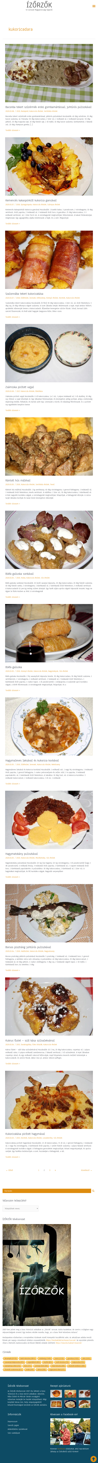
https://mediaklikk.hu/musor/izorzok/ (61, 1340)
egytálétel (34, 1362)
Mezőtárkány (40, 858)
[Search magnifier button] (93, 1191)
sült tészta (62, 1362)
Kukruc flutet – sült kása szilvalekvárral (30, 1040)
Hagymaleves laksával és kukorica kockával (32, 760)
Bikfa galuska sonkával (19, 574)
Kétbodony (41, 298)
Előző (9, 1170)
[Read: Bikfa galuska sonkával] (49, 539)
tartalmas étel (12, 1366)
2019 (18, 111)
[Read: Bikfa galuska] (49, 633)
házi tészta (58, 1366)
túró (59, 1358)
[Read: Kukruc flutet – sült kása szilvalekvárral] (49, 1006)
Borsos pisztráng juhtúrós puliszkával (28, 947)
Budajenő (24, 111)
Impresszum (12, 1421)
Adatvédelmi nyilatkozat (17, 1429)
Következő (86, 1170)
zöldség (45, 1358)
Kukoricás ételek (36, 111)
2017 (18, 391)
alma (41, 1369)
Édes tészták (37, 1044)
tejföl (48, 1362)
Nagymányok (53, 671)
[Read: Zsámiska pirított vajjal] (49, 353)
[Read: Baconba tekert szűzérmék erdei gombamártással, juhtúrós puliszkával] (49, 73)
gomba (73, 1358)
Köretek (62, 298)
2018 (18, 204)
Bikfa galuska (13, 667)
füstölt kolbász (77, 1366)
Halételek (25, 951)
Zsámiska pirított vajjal (19, 387)
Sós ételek (45, 578)
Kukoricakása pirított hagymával (25, 1134)
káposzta (78, 1362)
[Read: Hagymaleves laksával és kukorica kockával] (49, 726)
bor (27, 1366)
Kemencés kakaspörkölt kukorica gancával (31, 200)
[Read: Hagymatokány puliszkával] (49, 819)
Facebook (61, 1448)
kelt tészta (28, 1358)
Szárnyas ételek (53, 204)
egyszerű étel (57, 1369)
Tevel (52, 484)
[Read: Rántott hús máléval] (49, 446)
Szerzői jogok (13, 1425)
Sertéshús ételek (50, 111)
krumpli (10, 1358)
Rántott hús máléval (17, 480)
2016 (18, 484)
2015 (18, 1044)
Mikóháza (39, 391)
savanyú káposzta (14, 1362)
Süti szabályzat (14, 1433)
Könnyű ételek (52, 298)
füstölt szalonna (13, 1369)
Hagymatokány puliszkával (21, 854)
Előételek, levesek (28, 298)
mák (29, 1369)
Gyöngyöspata (26, 204)
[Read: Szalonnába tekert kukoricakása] (49, 259)
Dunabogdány (26, 1044)
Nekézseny (56, 764)
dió (86, 1358)
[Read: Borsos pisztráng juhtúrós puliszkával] (49, 913)
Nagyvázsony (49, 951)
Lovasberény (48, 1138)
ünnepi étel (41, 1366)
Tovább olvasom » (12, 130)
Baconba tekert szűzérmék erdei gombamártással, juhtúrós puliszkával (48, 107)
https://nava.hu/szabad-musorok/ (69, 1343)
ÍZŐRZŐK (39, 5)
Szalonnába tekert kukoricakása (24, 294)
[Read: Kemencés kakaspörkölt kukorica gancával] (49, 166)
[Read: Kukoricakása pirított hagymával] (49, 1099)
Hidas (23, 578)
